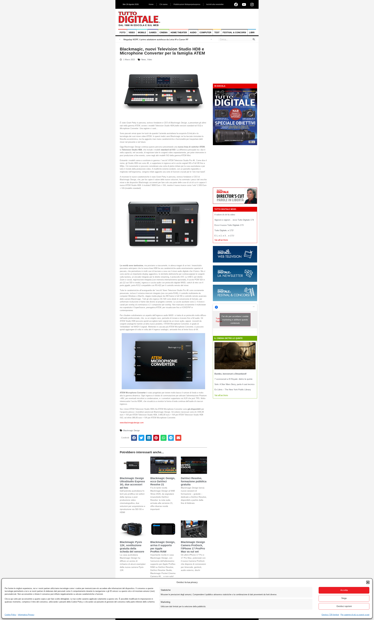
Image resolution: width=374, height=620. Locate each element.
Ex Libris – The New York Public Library (232, 389)
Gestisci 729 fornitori (330, 615)
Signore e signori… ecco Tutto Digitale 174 (234, 220)
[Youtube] (244, 4)
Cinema (164, 32)
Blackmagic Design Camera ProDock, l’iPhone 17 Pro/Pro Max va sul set (193, 547)
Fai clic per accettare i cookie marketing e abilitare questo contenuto (235, 319)
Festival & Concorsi (234, 32)
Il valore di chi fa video (224, 214)
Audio (193, 32)
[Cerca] (254, 39)
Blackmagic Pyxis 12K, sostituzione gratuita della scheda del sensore (132, 547)
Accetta (344, 590)
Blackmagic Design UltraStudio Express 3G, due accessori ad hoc (132, 483)
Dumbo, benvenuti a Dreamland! (230, 374)
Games (152, 32)
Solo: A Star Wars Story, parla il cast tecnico (234, 384)
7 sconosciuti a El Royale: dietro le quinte (233, 379)
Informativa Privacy (26, 615)
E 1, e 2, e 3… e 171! (224, 235)
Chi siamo (164, 4)
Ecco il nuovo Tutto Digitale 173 (229, 225)
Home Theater (179, 32)
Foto (122, 32)
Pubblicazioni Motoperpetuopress (187, 4)
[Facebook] (236, 4)
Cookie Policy (10, 615)
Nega (344, 598)
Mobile (142, 32)
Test (217, 32)
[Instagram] (252, 4)
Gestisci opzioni (344, 606)
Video (132, 32)
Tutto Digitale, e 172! (224, 230)
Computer (205, 32)
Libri (251, 32)
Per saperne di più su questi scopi (355, 615)
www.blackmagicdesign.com (132, 423)
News (143, 59)
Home (151, 4)
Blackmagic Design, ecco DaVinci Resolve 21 (162, 481)
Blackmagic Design (131, 430)
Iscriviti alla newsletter (215, 4)
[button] (367, 582)
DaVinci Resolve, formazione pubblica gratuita (193, 481)
